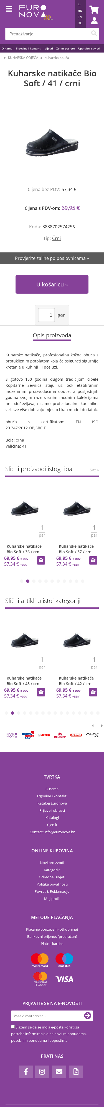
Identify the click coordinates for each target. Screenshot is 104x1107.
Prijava (91, 26)
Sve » (94, 469)
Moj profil (52, 898)
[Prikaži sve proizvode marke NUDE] (92, 735)
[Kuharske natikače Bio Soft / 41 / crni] (52, 143)
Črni (56, 238)
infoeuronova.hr (59, 831)
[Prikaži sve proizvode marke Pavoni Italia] (44, 735)
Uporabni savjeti (89, 48)
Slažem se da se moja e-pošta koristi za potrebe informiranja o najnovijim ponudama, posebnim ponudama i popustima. (49, 1034)
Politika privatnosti (52, 884)
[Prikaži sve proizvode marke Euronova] (12, 735)
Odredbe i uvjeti (52, 876)
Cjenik (52, 824)
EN (80, 17)
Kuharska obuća (56, 57)
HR (80, 11)
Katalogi (52, 817)
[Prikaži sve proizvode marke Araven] (76, 735)
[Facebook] (26, 1072)
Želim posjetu (65, 48)
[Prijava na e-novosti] (87, 1016)
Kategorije (52, 869)
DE (80, 23)
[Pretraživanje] (94, 34)
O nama (7, 48)
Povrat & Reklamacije (52, 891)
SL (79, 4)
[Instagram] (42, 1072)
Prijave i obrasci (52, 810)
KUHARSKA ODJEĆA (23, 57)
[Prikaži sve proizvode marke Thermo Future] (28, 735)
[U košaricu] (41, 560)
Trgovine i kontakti (28, 48)
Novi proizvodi (52, 862)
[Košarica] (93, 9)
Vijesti (49, 48)
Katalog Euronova (52, 803)
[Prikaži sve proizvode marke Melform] (60, 735)
